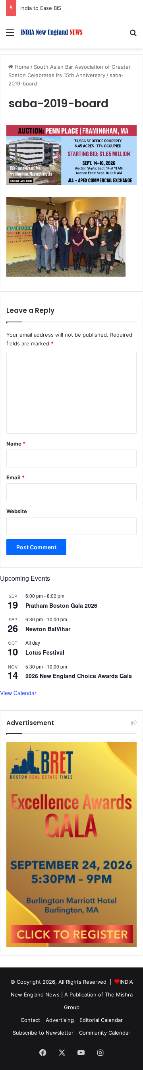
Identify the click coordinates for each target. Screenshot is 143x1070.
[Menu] (10, 35)
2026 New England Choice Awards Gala (78, 676)
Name (15, 443)
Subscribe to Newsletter (43, 1032)
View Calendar (18, 693)
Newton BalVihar (47, 629)
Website (16, 511)
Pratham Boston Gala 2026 (61, 605)
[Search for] (133, 35)
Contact (30, 1020)
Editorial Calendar (101, 1020)
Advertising (60, 1020)
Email (15, 477)
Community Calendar (104, 1032)
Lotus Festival (44, 652)
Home (21, 67)
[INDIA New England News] (51, 32)
